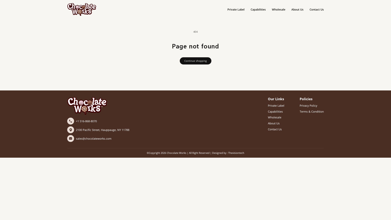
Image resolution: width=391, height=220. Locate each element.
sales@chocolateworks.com (93, 138)
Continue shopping (195, 60)
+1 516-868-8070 (86, 121)
